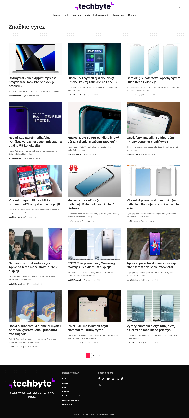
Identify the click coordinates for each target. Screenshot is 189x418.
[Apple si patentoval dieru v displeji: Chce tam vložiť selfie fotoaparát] (153, 244)
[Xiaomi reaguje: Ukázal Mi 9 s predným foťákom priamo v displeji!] (35, 181)
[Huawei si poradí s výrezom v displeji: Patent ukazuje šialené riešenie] (94, 181)
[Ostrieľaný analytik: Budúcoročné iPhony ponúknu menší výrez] (153, 118)
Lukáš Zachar (132, 95)
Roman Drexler (15, 96)
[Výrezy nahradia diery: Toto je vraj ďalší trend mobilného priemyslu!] (153, 306)
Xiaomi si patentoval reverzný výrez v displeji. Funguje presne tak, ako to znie (153, 204)
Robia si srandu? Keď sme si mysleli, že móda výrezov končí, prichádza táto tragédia (35, 329)
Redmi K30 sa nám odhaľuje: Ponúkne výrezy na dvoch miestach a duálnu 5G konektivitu (35, 141)
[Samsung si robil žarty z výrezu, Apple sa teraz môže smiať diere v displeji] (35, 244)
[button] (178, 6)
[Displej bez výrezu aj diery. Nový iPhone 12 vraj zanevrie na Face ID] (94, 59)
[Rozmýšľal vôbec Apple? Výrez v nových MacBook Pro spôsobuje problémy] (35, 59)
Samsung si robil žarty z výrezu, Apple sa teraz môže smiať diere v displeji (33, 267)
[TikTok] (122, 379)
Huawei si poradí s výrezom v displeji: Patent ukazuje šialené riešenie (91, 204)
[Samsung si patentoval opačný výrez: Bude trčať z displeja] (153, 59)
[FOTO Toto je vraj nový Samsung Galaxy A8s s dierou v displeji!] (94, 244)
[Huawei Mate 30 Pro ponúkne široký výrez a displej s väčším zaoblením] (94, 118)
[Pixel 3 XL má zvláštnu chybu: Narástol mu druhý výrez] (94, 306)
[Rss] (99, 385)
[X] (103, 379)
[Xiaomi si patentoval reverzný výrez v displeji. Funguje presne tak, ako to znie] (153, 181)
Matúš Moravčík (74, 95)
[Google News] (113, 379)
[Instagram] (117, 379)
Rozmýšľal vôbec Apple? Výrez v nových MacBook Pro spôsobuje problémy (32, 82)
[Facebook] (99, 379)
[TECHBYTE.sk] (94, 6)
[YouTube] (108, 379)
